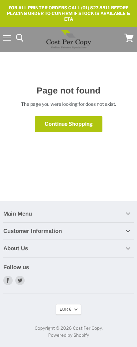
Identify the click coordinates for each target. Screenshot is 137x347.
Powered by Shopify (68, 335)
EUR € (65, 309)
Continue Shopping (69, 124)
